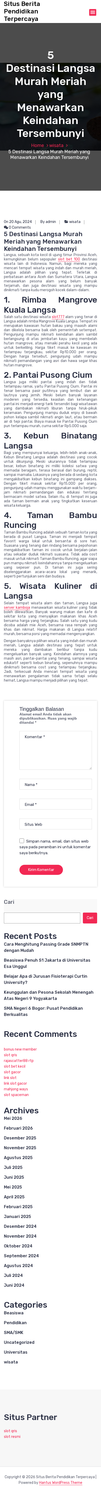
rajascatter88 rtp (19, 1061)
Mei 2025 (13, 1187)
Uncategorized (19, 1342)
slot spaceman (16, 1095)
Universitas (15, 1352)
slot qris (10, 1055)
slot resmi (12, 1437)
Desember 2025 (20, 1138)
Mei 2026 (13, 1118)
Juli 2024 (13, 1275)
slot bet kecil (14, 1066)
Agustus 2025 (18, 1157)
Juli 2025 (13, 1167)
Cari (9, 902)
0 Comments (19, 227)
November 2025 (20, 1147)
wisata (56, 145)
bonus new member (20, 1049)
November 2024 (20, 1236)
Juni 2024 (14, 1285)
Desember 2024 (20, 1226)
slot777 (58, 317)
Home (37, 145)
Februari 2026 (18, 1128)
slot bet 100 (69, 259)
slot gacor (12, 1072)
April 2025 (14, 1196)
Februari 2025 (18, 1206)
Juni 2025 (14, 1177)
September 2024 (21, 1255)
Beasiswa (14, 1312)
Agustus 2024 (18, 1265)
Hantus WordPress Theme (60, 1482)
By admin (48, 222)
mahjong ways (16, 1089)
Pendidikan (15, 1322)
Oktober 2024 (18, 1246)
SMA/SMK (13, 1332)
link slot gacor (15, 1083)
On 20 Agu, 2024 (18, 222)
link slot (10, 1078)
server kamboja (17, 607)
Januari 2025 (17, 1216)
